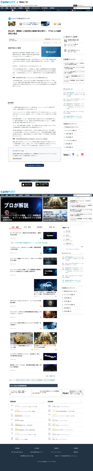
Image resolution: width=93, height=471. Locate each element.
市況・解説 (13, 8)
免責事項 (56, 448)
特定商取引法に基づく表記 (26, 455)
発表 (13, 40)
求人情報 (37, 448)
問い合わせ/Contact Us (17, 452)
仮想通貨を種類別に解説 (73, 40)
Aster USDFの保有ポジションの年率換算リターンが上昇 (50, 392)
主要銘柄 (20, 8)
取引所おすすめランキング (72, 127)
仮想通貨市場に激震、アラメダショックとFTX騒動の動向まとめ (32, 77)
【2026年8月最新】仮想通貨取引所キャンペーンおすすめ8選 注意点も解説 (31, 242)
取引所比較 (44, 8)
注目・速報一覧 (50, 376)
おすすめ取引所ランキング (74, 50)
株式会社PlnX (70, 103)
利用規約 (76, 448)
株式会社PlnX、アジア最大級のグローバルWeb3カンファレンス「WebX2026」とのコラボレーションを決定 (80, 392)
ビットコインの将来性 (5, 5)
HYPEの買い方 (69, 147)
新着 (7, 8)
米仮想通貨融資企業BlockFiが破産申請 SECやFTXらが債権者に (32, 138)
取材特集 (27, 8)
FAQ (16, 40)
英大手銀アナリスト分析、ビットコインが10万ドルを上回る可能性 (45, 346)
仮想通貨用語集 (18, 158)
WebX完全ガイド (81, 5)
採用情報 (52, 8)
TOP (2, 8)
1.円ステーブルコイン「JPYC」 (23, 380)
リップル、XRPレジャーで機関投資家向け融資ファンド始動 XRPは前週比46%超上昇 (45, 293)
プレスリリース (36, 8)
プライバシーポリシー (56, 452)
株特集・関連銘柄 (34, 5)
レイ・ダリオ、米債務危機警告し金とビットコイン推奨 (21, 346)
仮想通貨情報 (47, 39)
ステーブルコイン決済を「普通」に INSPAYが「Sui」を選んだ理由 (76, 94)
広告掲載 (17, 448)
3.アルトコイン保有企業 (49, 380)
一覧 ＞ (90, 197)
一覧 (82, 59)
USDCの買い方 (69, 133)
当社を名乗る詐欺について (36, 452)
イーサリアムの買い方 (71, 140)
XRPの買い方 (69, 143)
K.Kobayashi (12, 39)
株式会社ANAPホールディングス (74, 116)
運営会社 (76, 452)
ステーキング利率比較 (24, 5)
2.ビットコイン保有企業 (37, 380)
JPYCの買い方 (69, 137)
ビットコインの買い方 (73, 44)
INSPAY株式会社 (70, 92)
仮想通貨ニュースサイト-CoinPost (49, 461)
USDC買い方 (14, 5)
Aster (68, 99)
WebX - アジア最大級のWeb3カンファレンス (66, 455)
